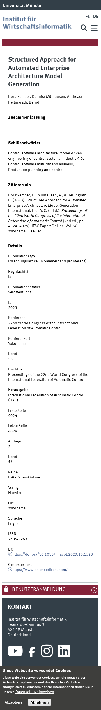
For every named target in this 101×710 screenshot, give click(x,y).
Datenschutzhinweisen (34, 692)
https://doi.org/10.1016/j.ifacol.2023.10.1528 (52, 554)
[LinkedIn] (64, 652)
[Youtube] (15, 652)
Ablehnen (39, 702)
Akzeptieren (15, 702)
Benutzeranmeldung (38, 589)
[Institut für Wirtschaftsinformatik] (39, 23)
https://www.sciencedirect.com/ (40, 570)
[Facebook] (31, 652)
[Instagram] (47, 652)
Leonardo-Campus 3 (26, 625)
